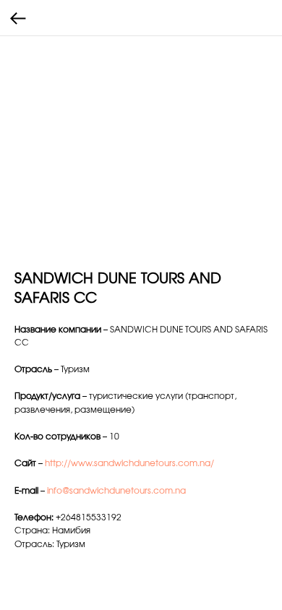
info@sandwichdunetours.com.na (116, 490)
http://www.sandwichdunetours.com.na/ (129, 463)
